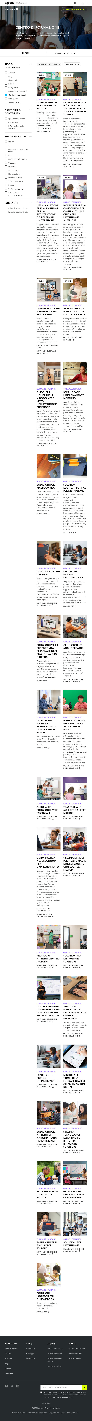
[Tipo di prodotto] (30, 136)
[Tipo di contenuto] (30, 63)
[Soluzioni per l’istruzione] (75, 1224)
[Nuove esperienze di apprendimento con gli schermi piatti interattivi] (48, 988)
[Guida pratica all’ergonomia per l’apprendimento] (48, 839)
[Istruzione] (30, 202)
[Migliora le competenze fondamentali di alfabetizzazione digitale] (75, 1056)
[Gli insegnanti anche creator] (75, 626)
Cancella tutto (72, 64)
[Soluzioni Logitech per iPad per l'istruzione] (75, 466)
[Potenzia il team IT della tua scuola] (48, 1173)
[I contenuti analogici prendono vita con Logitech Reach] (48, 702)
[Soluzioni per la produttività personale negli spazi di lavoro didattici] (48, 626)
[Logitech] (17, 3)
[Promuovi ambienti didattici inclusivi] (48, 937)
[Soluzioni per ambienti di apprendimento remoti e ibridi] (48, 1113)
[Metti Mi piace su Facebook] (6, 1386)
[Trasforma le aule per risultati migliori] (75, 788)
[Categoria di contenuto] (30, 109)
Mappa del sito (72, 1413)
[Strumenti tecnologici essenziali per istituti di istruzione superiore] (75, 1113)
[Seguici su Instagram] (17, 1386)
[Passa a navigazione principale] (89, 3)
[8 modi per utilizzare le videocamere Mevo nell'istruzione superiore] (48, 373)
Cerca (75, 3)
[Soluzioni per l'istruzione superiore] (75, 937)
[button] (11, 9)
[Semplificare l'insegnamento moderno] (75, 373)
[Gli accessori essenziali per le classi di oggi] (75, 1173)
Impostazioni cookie (56, 1413)
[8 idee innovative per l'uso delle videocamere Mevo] (75, 702)
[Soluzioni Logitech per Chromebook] (48, 1274)
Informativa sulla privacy (62, 1397)
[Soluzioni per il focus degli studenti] (48, 1224)
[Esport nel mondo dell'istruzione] (75, 553)
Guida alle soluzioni (48, 64)
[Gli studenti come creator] (48, 553)
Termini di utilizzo (18, 1413)
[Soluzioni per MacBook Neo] (48, 466)
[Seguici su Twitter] (12, 1386)
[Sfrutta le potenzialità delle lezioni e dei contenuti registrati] (75, 988)
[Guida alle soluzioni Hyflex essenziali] (48, 788)
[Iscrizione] (84, 1387)
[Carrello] (82, 3)
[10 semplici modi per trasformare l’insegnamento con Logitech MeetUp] (75, 839)
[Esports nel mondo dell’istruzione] (48, 1056)
